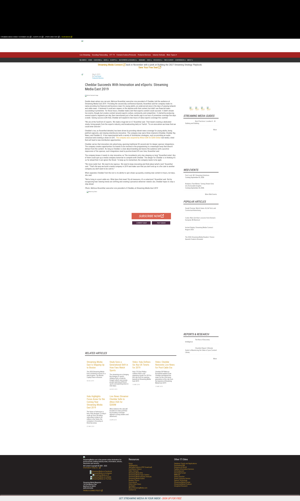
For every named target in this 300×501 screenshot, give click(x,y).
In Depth (113, 60)
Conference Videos (135, 469)
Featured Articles (98, 78)
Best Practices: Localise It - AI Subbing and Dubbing (200, 122)
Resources (157, 60)
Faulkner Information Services (184, 469)
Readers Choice (134, 480)
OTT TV (112, 55)
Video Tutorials (134, 471)
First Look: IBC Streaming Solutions (197, 175)
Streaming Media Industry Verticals (140, 477)
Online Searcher (179, 477)
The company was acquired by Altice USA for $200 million (138, 137)
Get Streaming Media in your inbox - (150, 498)
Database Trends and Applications (185, 463)
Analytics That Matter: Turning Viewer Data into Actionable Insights (199, 185)
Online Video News (135, 484)
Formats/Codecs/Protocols (126, 55)
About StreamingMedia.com (138, 488)
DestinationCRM (179, 465)
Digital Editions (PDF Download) (140, 467)
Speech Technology (180, 480)
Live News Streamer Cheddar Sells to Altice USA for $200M (119, 400)
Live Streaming (85, 55)
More (215, 130)
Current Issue (141, 223)
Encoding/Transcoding (100, 55)
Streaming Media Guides (137, 478)
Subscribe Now (149, 216)
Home (90, 60)
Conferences (179, 60)
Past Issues (161, 223)
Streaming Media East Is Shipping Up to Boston (95, 365)
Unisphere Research (181, 486)
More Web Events (211, 194)
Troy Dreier (97, 76)
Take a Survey (168, 60)
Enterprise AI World (180, 467)
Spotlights (132, 486)
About (189, 60)
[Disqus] (130, 261)
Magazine (133, 465)
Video (149, 60)
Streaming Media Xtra (136, 473)
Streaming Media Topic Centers (139, 475)
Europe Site (37, 37)
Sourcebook (65, 37)
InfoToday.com (179, 471)
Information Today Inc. (90, 468)
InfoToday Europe (180, 473)
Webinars (142, 60)
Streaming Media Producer (183, 484)
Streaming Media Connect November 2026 (15, 37)
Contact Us (132, 490)
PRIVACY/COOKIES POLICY (91, 491)
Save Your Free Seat (148, 67)
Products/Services (144, 55)
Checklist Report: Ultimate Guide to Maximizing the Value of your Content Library (201, 350)
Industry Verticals (159, 55)
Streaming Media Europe (182, 482)
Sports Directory (51, 37)
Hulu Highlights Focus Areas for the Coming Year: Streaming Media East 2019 (96, 402)
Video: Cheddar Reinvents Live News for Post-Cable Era (165, 365)
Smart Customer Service (182, 478)
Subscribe (97, 60)
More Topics (171, 55)
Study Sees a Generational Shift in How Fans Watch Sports (119, 366)
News (105, 60)
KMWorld (177, 475)
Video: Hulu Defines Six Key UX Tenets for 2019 (141, 365)
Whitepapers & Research (127, 60)
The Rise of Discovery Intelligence (197, 341)
